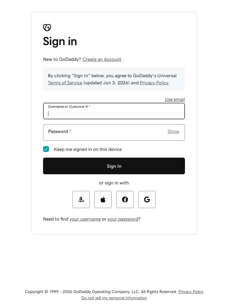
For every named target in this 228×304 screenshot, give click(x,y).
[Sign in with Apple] (103, 199)
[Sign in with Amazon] (81, 199)
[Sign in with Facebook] (125, 199)
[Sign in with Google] (147, 199)
